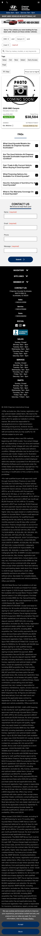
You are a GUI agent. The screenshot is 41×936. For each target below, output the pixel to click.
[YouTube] (24, 325)
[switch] (38, 2)
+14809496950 (20, 316)
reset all (15, 45)
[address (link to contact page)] (2, 2)
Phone (6, 235)
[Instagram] (20, 325)
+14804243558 (20, 302)
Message (11, 246)
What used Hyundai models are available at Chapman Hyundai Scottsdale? (16, 145)
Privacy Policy (28, 919)
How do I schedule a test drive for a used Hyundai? (19, 184)
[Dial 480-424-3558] (7, 2)
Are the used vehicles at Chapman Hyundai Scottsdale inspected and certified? (18, 156)
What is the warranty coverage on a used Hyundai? (18, 193)
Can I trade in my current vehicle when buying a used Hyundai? (17, 166)
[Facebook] (16, 325)
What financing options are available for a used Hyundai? (16, 175)
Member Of (19, 282)
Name (10, 212)
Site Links (19, 276)
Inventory (18, 270)
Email (10, 223)
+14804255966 (20, 309)
